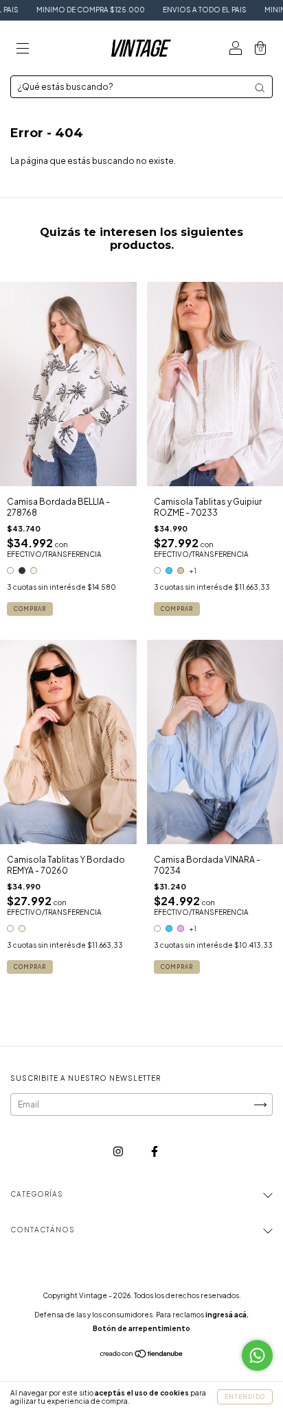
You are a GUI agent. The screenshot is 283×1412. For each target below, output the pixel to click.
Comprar (30, 609)
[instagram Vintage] (119, 1152)
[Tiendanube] (142, 1355)
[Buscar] (259, 87)
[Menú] (23, 50)
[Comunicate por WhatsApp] (257, 1355)
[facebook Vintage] (154, 1152)
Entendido (245, 1396)
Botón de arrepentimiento (141, 1328)
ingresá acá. (227, 1315)
